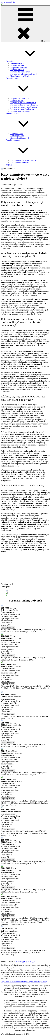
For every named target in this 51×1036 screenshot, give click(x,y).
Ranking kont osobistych (19, 162)
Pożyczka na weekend (18, 68)
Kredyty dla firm (16, 134)
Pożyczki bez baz (16, 101)
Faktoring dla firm (17, 136)
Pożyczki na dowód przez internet (23, 103)
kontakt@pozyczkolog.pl (25, 961)
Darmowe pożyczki (17, 63)
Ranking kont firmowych (19, 138)
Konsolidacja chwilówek (19, 76)
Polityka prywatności (30, 982)
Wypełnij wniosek (8, 627)
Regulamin (5, 982)
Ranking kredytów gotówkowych (23, 160)
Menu (43, 41)
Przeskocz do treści (8, 2)
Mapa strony (42, 982)
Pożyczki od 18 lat (17, 70)
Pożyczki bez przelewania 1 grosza (23, 107)
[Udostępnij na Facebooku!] (7, 591)
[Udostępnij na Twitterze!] (7, 593)
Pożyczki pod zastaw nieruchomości (24, 105)
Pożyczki (9, 61)
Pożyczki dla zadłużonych (20, 72)
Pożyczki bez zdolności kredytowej (23, 74)
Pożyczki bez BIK (17, 65)
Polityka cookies (15, 982)
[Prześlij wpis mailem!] (7, 596)
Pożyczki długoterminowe (20, 111)
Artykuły (9, 165)
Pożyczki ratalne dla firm (19, 98)
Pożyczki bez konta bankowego (22, 109)
